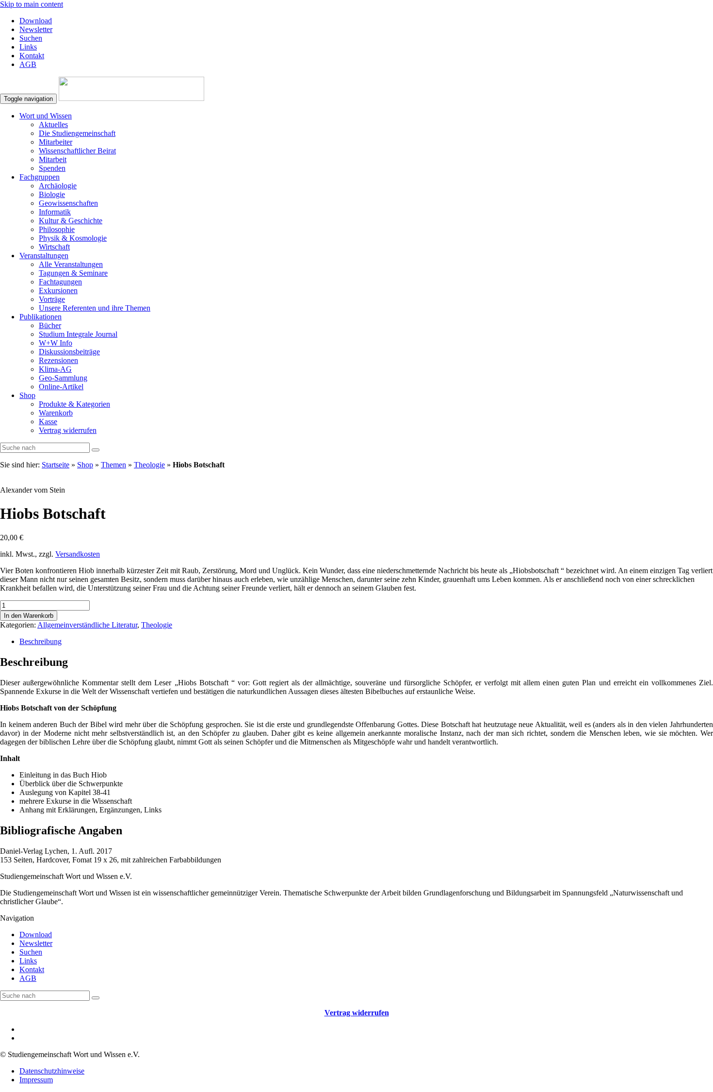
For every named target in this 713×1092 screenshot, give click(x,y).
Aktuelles (53, 124)
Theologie (149, 465)
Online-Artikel (61, 386)
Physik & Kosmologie (73, 238)
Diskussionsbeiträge (69, 351)
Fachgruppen (39, 177)
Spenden (52, 168)
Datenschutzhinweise (51, 1071)
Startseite (55, 465)
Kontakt (31, 55)
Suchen (30, 38)
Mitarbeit (52, 159)
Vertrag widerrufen (68, 430)
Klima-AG (55, 369)
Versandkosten (77, 554)
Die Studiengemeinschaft (77, 133)
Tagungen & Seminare (73, 273)
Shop (27, 395)
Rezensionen (58, 360)
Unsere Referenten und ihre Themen (94, 308)
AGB (27, 64)
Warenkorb (56, 413)
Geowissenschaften (68, 203)
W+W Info (55, 343)
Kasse (48, 421)
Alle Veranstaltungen (71, 264)
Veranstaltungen (43, 255)
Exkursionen (58, 290)
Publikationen (40, 317)
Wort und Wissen (45, 116)
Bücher (50, 325)
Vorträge (52, 299)
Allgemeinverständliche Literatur (87, 625)
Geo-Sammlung (63, 378)
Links (28, 47)
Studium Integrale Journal (78, 334)
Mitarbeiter (55, 142)
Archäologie (58, 186)
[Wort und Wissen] (131, 98)
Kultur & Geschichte (70, 220)
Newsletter (35, 29)
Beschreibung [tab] (40, 641)
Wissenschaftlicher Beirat (77, 151)
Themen (113, 465)
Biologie (52, 194)
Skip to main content (31, 4)
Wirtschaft (54, 247)
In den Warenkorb (28, 615)
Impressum (36, 1079)
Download (35, 21)
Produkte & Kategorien (74, 404)
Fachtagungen (60, 282)
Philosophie (57, 229)
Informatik (55, 212)
